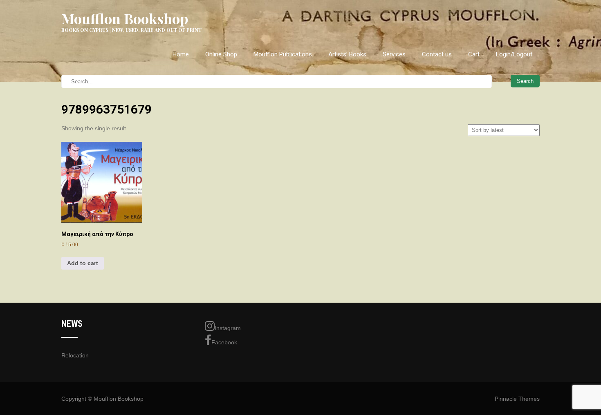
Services (394, 54)
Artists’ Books (347, 54)
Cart (474, 54)
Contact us (437, 54)
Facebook (224, 342)
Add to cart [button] (82, 263)
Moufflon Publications (282, 54)
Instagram (228, 328)
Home (181, 54)
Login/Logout (514, 54)
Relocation (75, 355)
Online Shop (221, 54)
